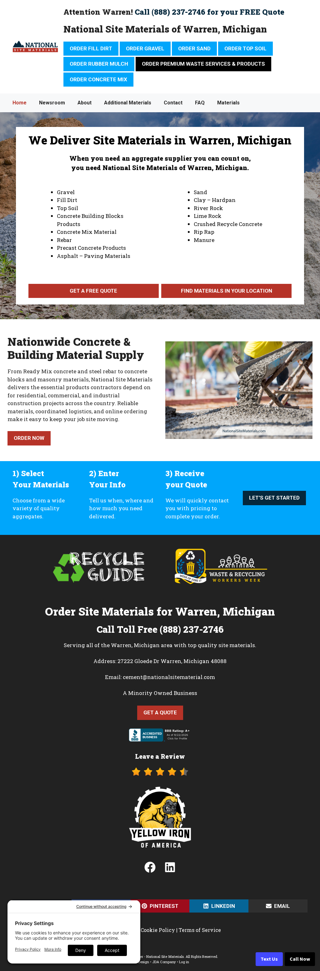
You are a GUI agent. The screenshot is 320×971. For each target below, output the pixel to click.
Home (19, 103)
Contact (173, 103)
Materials (228, 103)
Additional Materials (127, 103)
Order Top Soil (245, 48)
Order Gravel (145, 48)
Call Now (300, 959)
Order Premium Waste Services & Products (203, 64)
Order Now (29, 438)
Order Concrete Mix (98, 79)
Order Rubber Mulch (99, 64)
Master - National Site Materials (158, 956)
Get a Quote (160, 712)
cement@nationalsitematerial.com (169, 677)
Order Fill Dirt (91, 48)
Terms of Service (200, 930)
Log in (184, 961)
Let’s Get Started (274, 498)
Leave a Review (160, 756)
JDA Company (164, 961)
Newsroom (52, 103)
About (85, 103)
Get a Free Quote (93, 291)
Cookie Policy (158, 930)
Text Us (269, 959)
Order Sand (194, 48)
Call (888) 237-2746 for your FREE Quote (209, 12)
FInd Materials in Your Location (226, 291)
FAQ (200, 103)
